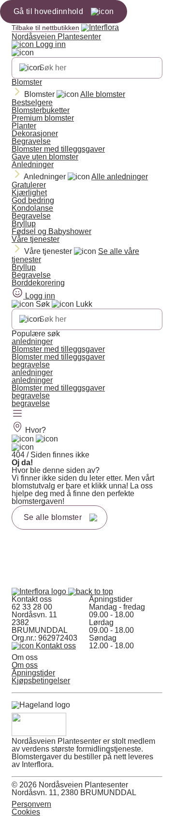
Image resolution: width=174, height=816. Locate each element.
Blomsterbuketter (41, 110)
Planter (24, 126)
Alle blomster (102, 94)
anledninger (32, 341)
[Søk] (30, 67)
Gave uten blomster (45, 157)
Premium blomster (43, 118)
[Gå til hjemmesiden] (40, 591)
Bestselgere (32, 102)
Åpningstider (33, 673)
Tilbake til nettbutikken (45, 27)
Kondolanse (32, 208)
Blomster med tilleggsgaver (58, 149)
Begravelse (31, 141)
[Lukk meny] (23, 52)
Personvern (31, 804)
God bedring (33, 200)
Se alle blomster (53, 517)
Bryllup (24, 224)
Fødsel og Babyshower (51, 231)
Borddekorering (38, 283)
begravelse (31, 365)
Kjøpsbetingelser (41, 680)
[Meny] (17, 414)
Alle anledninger (119, 177)
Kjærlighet (29, 192)
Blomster (27, 82)
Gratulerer (29, 185)
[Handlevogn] (23, 439)
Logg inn (50, 44)
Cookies (26, 812)
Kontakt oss (55, 646)
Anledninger (33, 164)
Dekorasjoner (35, 133)
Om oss (25, 665)
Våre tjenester (35, 239)
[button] (90, 591)
